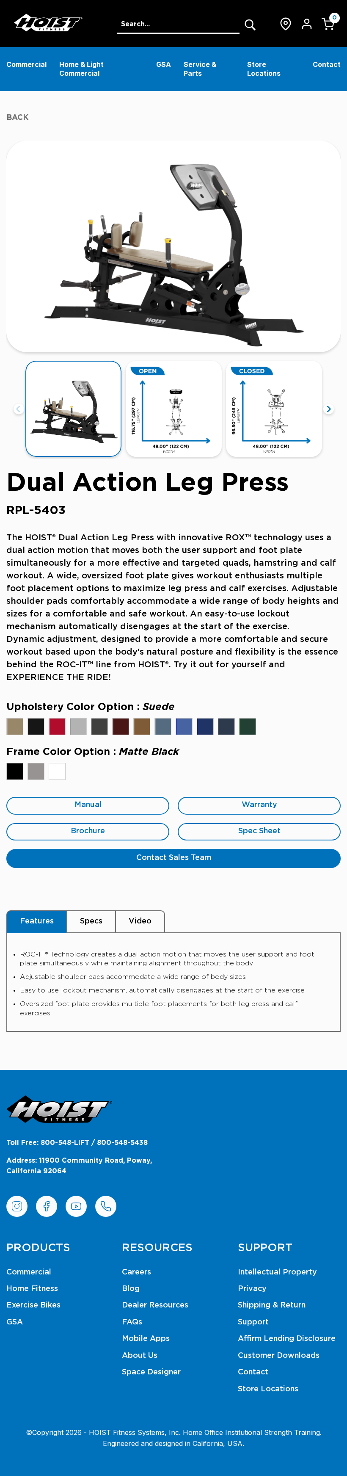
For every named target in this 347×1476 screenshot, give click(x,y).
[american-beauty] (57, 726)
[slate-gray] (99, 726)
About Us (139, 1356)
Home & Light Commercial (81, 68)
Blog (131, 1289)
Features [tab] (37, 921)
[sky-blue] (184, 726)
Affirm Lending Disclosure (287, 1339)
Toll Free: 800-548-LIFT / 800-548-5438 (77, 1142)
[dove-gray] (78, 726)
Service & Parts (200, 68)
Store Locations (264, 68)
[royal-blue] (205, 726)
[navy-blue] (226, 726)
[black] (36, 726)
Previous (19, 409)
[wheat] (141, 726)
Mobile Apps (146, 1339)
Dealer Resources (155, 1305)
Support (253, 1322)
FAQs (132, 1322)
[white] (57, 771)
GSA (163, 64)
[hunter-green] (247, 726)
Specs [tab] (91, 921)
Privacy (252, 1289)
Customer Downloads (278, 1356)
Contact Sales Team (173, 858)
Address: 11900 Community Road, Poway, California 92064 (79, 1166)
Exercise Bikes (33, 1305)
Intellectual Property (277, 1272)
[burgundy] (120, 726)
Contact (327, 64)
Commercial (26, 64)
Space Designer (151, 1372)
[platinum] (36, 771)
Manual (88, 805)
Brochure (88, 831)
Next (328, 409)
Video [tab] (140, 921)
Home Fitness (32, 1289)
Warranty (259, 805)
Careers (136, 1272)
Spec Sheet (259, 831)
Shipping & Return (272, 1305)
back (17, 118)
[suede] (14, 726)
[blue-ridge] (162, 726)
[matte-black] (14, 771)
